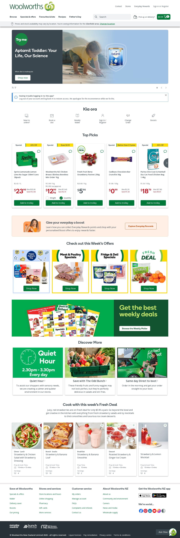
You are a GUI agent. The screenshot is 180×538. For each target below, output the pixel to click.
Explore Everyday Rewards (140, 226)
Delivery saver (16, 503)
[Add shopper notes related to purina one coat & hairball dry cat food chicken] (165, 151)
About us (107, 494)
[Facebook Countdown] (141, 510)
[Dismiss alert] (166, 95)
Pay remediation (90, 535)
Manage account (79, 498)
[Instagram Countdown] (159, 510)
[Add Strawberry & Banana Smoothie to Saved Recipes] (102, 425)
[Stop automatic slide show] (157, 87)
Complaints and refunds (82, 508)
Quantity (67, 198)
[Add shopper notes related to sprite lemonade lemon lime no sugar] (39, 151)
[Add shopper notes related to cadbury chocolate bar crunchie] (133, 151)
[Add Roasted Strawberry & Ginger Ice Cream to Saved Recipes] (133, 425)
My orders (76, 494)
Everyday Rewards (142, 6)
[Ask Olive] (173, 533)
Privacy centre (105, 535)
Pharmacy (43, 503)
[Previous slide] (161, 87)
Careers (106, 503)
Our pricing (14, 512)
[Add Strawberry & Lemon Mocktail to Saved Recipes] (165, 425)
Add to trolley (26, 202)
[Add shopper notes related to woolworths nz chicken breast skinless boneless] (70, 151)
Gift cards (43, 508)
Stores (128, 6)
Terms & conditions (122, 535)
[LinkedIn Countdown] (150, 510)
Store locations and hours (50, 494)
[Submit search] (96, 17)
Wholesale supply (110, 512)
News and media (110, 508)
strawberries (63, 409)
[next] (166, 163)
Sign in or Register (161, 6)
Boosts (13, 508)
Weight (53, 198)
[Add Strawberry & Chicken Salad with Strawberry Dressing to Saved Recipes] (39, 425)
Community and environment (115, 498)
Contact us (76, 512)
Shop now (23, 77)
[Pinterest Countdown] (145, 510)
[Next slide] (166, 87)
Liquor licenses (75, 535)
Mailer (12, 498)
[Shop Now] (31, 271)
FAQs (74, 503)
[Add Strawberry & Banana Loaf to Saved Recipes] (70, 425)
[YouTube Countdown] (154, 510)
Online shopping (46, 498)
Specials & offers (17, 494)
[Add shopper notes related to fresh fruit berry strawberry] (102, 151)
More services (45, 512)
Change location (107, 24)
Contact (118, 6)
